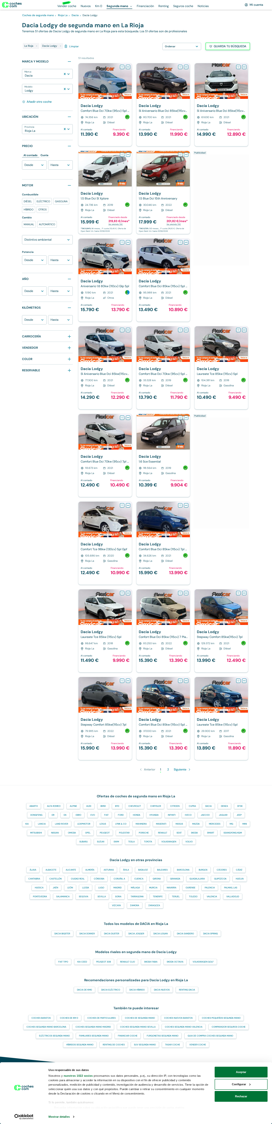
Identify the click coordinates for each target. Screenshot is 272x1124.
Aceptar (241, 1072)
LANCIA (42, 823)
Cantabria (34, 878)
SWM (116, 841)
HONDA (136, 814)
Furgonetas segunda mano (162, 1035)
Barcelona (183, 869)
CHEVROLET (134, 806)
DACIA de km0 (84, 989)
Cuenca (138, 878)
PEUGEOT (105, 832)
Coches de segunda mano (140, 1017)
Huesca (39, 887)
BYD (117, 806)
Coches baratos (41, 1017)
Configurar (239, 1084)
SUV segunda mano (145, 1044)
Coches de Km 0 (69, 1017)
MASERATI (161, 823)
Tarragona (137, 896)
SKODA (194, 832)
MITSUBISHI (36, 832)
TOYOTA (148, 841)
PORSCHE (144, 832)
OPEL (87, 832)
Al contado (30, 155)
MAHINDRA (141, 823)
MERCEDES (214, 823)
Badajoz (143, 869)
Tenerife (158, 896)
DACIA (208, 806)
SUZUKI (100, 841)
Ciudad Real (78, 878)
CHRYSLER (155, 806)
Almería (89, 869)
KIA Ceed (82, 961)
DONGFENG (36, 814)
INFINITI (172, 814)
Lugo (101, 887)
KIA (27, 823)
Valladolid (232, 896)
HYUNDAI (154, 814)
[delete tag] (37, 46)
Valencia (212, 896)
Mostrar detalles (59, 1116)
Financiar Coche (127, 1035)
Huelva (240, 878)
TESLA (131, 841)
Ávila (126, 869)
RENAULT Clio (127, 961)
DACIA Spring (210, 933)
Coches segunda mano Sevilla (138, 1026)
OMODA (72, 832)
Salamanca (63, 896)
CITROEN (174, 806)
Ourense (190, 887)
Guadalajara (197, 878)
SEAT (179, 832)
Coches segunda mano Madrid (93, 1026)
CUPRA (192, 806)
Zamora (134, 905)
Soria (118, 896)
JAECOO (205, 814)
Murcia (153, 887)
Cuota (44, 155)
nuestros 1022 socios (78, 1075)
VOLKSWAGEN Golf (203, 961)
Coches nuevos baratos (178, 1017)
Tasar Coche (172, 1044)
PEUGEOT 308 (103, 961)
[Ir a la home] (12, 5)
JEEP (239, 814)
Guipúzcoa (220, 878)
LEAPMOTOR (83, 823)
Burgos (203, 869)
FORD (121, 814)
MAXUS (179, 823)
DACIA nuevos (162, 989)
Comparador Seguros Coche (229, 1026)
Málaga (135, 887)
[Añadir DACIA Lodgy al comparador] (128, 67)
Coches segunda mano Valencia (183, 1026)
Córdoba (99, 878)
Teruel (176, 896)
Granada (175, 878)
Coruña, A (119, 878)
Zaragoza (154, 905)
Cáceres (222, 869)
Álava (33, 869)
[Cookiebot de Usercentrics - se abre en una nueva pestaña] (24, 1117)
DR (53, 814)
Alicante (71, 869)
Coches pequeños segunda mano (221, 1017)
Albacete (51, 869)
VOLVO (189, 841)
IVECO (188, 814)
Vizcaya (116, 905)
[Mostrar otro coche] (105, 96)
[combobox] (25, 75)
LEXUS (103, 823)
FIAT (106, 814)
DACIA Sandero (185, 933)
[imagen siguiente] (129, 81)
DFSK (240, 806)
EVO (92, 814)
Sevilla (102, 896)
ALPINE (73, 806)
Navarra (171, 887)
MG (231, 823)
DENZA (224, 806)
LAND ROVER (61, 823)
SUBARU (83, 841)
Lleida (85, 887)
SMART (210, 832)
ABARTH (33, 806)
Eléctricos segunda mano (54, 1035)
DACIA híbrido (137, 989)
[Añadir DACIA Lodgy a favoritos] (122, 67)
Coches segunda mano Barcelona (46, 1026)
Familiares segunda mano (94, 1035)
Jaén (55, 887)
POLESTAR (124, 832)
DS (65, 814)
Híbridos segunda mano (79, 1044)
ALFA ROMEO (54, 806)
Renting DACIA (187, 989)
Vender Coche (197, 1044)
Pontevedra (40, 896)
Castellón (55, 878)
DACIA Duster (111, 933)
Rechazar (241, 1096)
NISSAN (55, 832)
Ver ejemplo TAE (115, 224)
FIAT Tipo (63, 961)
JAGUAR (223, 814)
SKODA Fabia (150, 961)
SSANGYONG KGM (233, 832)
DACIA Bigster (62, 933)
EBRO (78, 814)
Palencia (210, 887)
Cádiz (239, 869)
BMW (103, 806)
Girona (157, 878)
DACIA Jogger (136, 933)
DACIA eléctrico (110, 989)
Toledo (193, 896)
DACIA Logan (160, 933)
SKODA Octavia (175, 961)
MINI (244, 823)
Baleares (162, 869)
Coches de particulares (101, 1017)
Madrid (117, 887)
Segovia (83, 896)
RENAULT (162, 832)
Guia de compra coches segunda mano (210, 1035)
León (70, 887)
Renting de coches (114, 1044)
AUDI (88, 806)
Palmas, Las (230, 887)
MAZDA (196, 823)
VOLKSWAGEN (168, 841)
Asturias (109, 869)
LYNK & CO (120, 823)
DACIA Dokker (87, 933)
